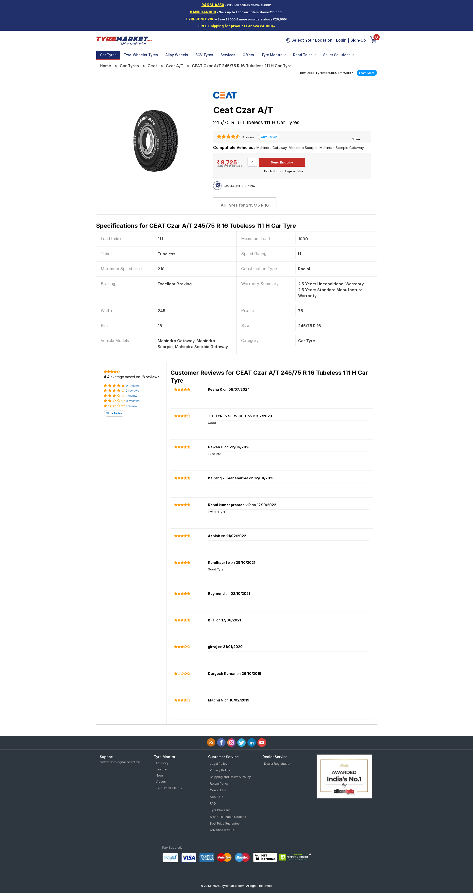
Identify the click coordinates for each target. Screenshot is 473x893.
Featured (162, 769)
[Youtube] (261, 742)
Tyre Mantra (272, 55)
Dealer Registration (277, 763)
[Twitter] (241, 742)
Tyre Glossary (220, 810)
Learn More (366, 73)
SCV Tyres (204, 55)
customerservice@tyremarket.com (120, 762)
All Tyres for (245, 205)
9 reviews (133, 386)
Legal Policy (218, 763)
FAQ (213, 803)
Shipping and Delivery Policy (230, 777)
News (160, 775)
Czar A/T (174, 65)
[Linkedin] (251, 742)
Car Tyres (108, 55)
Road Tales (303, 55)
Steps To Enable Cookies (228, 817)
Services (227, 55)
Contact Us (218, 790)
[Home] (123, 40)
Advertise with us (222, 830)
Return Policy (219, 783)
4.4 (107, 377)
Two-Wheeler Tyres (141, 55)
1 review (131, 396)
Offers (248, 55)
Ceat (152, 65)
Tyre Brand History (169, 788)
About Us (216, 797)
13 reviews (247, 137)
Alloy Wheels (176, 55)
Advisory (162, 763)
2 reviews (132, 390)
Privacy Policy (220, 770)
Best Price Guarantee (224, 823)
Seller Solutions (337, 55)
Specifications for (196, 225)
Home (105, 65)
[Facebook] (221, 742)
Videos (161, 781)
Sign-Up (358, 40)
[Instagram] (231, 742)
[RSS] (211, 742)
